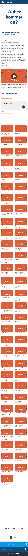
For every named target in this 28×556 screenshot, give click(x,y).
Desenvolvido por (14, 553)
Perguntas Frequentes (6, 549)
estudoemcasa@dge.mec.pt (7, 544)
